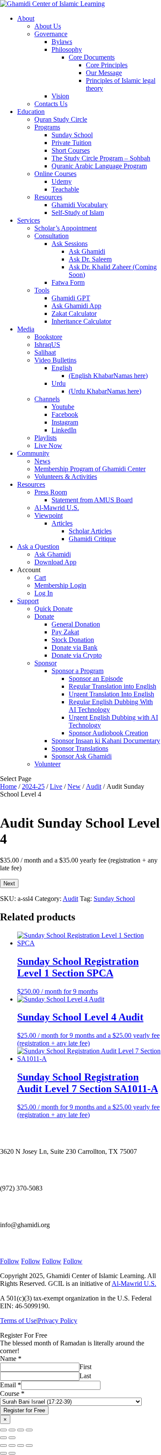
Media (25, 329)
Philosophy (67, 49)
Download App (55, 562)
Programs (47, 127)
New (74, 786)
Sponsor (45, 663)
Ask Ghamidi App (76, 305)
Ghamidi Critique (92, 538)
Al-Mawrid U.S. (56, 507)
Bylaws (62, 41)
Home (8, 786)
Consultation (51, 235)
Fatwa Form (68, 282)
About (25, 18)
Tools (41, 290)
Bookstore (48, 336)
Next (9, 883)
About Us (47, 26)
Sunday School (72, 135)
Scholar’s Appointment (65, 228)
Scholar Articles (90, 531)
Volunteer (47, 764)
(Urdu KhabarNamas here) (105, 391)
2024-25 (33, 786)
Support (28, 601)
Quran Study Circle (60, 119)
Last (85, 1375)
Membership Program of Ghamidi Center (90, 468)
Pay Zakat (65, 632)
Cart (40, 577)
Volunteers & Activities (65, 476)
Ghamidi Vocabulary (80, 204)
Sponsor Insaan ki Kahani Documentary (106, 740)
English (62, 368)
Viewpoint (48, 515)
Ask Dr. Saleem (90, 259)
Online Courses (55, 173)
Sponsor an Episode (96, 678)
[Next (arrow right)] (12, 1437)
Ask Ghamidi (87, 251)
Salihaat (45, 352)
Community (33, 453)
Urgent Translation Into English (111, 694)
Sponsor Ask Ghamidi (82, 756)
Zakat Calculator (74, 313)
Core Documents (92, 57)
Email (10, 1385)
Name (10, 1358)
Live (56, 786)
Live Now (48, 445)
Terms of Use (18, 1320)
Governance (50, 34)
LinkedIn (64, 430)
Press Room (50, 492)
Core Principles (107, 65)
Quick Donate (53, 608)
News (42, 461)
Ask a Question (38, 546)
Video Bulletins (55, 360)
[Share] (20, 1430)
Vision (60, 96)
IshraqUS (47, 344)
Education (31, 111)
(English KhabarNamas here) (108, 375)
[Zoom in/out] (3, 1430)
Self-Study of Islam (78, 212)
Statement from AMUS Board (92, 500)
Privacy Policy (57, 1320)
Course (12, 1393)
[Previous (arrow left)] (3, 1437)
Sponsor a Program (77, 670)
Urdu (59, 383)
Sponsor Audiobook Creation (108, 733)
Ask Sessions (70, 243)
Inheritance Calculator (81, 321)
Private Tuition (71, 142)
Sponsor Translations (80, 748)
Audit (93, 786)
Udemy (62, 181)
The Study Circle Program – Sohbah (101, 158)
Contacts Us (50, 103)
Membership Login (60, 585)
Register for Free (24, 1410)
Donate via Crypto (77, 655)
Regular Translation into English (112, 686)
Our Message (104, 72)
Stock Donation (73, 639)
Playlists (45, 437)
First (85, 1366)
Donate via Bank (74, 647)
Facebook (65, 414)
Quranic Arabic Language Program (99, 166)
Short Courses (71, 150)
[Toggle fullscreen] (12, 1430)
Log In (43, 593)
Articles (62, 523)
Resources (48, 197)
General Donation (76, 624)
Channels (47, 399)
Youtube (63, 406)
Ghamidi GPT (71, 298)
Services (28, 220)
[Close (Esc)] (29, 1430)
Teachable (65, 189)
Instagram (65, 422)
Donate (44, 616)
